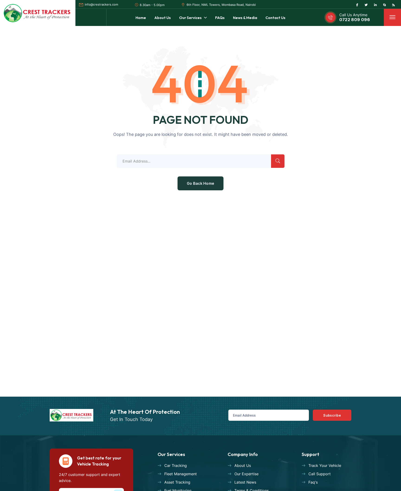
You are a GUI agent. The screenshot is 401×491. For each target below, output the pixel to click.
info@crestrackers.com (101, 4)
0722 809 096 (354, 19)
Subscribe (332, 415)
